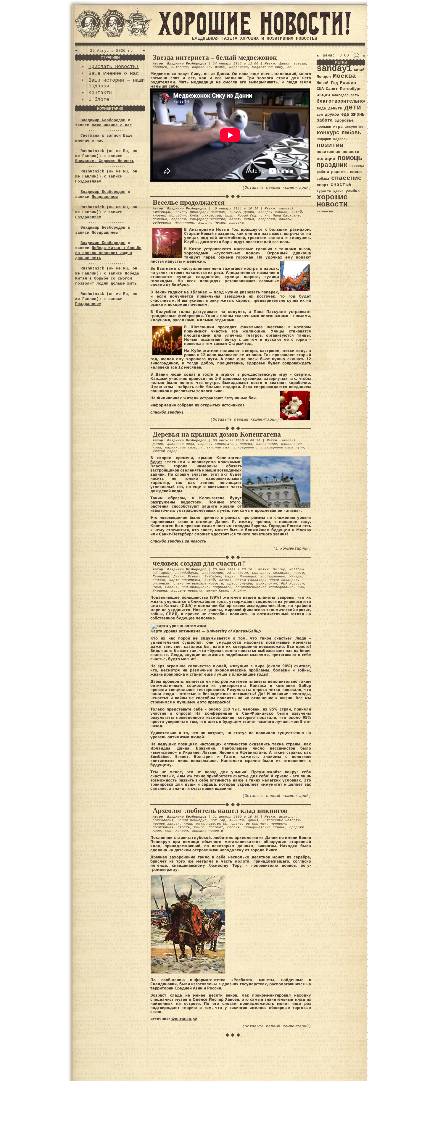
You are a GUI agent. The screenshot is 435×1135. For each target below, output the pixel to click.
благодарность (345, 95)
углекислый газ (214, 447)
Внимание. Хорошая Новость (104, 161)
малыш (220, 67)
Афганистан (237, 573)
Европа (204, 444)
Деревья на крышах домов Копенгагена (217, 434)
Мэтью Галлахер (250, 580)
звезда (300, 63)
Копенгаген (225, 444)
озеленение (266, 444)
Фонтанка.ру (184, 1019)
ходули (204, 223)
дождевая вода (180, 444)
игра (338, 127)
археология (163, 820)
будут (156, 462)
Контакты (100, 93)
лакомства (211, 215)
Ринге (199, 827)
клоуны (159, 215)
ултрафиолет (244, 447)
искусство (354, 127)
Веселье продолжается (189, 202)
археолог (287, 816)
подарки (178, 219)
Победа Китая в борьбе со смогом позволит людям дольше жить (108, 253)
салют (234, 219)
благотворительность (345, 101)
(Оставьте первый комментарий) (276, 187)
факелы (285, 219)
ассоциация (212, 573)
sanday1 (286, 208)
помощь (349, 158)
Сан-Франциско (195, 587)
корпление (201, 67)
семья (249, 219)
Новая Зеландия (283, 580)
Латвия (225, 580)
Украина (160, 590)
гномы (234, 212)
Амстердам (162, 212)
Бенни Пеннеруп (192, 820)
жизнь (358, 114)
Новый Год (247, 215)
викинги (236, 820)
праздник (332, 165)
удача (338, 191)
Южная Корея (218, 590)
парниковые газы (180, 447)
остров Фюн (256, 824)
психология (266, 583)
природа (356, 166)
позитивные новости (338, 152)
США (301, 587)
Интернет (179, 67)
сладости (266, 219)
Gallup (279, 569)
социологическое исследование (265, 587)
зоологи (160, 67)
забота (325, 120)
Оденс (236, 824)
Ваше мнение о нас (113, 73)
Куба (194, 215)
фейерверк (162, 223)
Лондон (324, 77)
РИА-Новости (292, 583)
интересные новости (281, 820)
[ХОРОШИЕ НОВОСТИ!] (254, 34)
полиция (326, 158)
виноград (198, 212)
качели (281, 212)
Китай (296, 212)
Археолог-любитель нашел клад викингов (220, 810)
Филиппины (184, 223)
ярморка (236, 223)
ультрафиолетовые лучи (282, 447)
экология (325, 211)
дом (320, 115)
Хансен (181, 831)
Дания (284, 63)
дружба (332, 114)
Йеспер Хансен (166, 824)
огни (264, 215)
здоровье (344, 120)
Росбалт (216, 827)
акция (323, 95)
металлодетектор (211, 824)
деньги (335, 108)
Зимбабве (212, 576)
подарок (340, 139)
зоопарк (324, 127)
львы (229, 215)
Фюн (168, 831)
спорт (322, 185)
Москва (246, 444)
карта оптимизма (184, 580)
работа (323, 172)
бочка (180, 212)
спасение (346, 178)
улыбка (353, 191)
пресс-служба (239, 583)
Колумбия (177, 215)
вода (321, 108)
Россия (171, 587)
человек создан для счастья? (199, 563)
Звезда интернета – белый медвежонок (215, 57)
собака (323, 179)
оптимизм (161, 583)
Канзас (159, 580)
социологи (222, 587)
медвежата (238, 67)
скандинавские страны (264, 827)
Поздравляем (88, 181)
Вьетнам (218, 212)
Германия (161, 576)
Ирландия (248, 576)
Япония (239, 590)
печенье (160, 219)
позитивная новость (171, 827)
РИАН (157, 587)
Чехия (220, 223)
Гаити (299, 573)
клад (188, 824)
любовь (351, 133)
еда (345, 114)
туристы (324, 191)
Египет (194, 576)
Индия (230, 576)
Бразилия (281, 573)
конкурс (328, 133)
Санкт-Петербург (343, 89)
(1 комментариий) (292, 548)
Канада (295, 576)
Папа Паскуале (286, 215)
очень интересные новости (198, 583)
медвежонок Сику (267, 67)
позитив (330, 145)
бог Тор (218, 820)
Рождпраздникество (207, 219)
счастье (341, 185)
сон (290, 67)
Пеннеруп (279, 824)
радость (339, 172)
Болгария (260, 573)
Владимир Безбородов (102, 120)
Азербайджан (186, 573)
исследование (272, 576)
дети (352, 108)
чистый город (165, 451)
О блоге (98, 99)
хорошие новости (186, 590)
